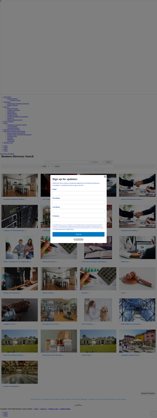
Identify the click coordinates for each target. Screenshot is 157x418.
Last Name (56, 207)
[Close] (105, 177)
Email (54, 189)
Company (56, 216)
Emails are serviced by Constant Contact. (64, 229)
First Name (56, 198)
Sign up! (78, 234)
